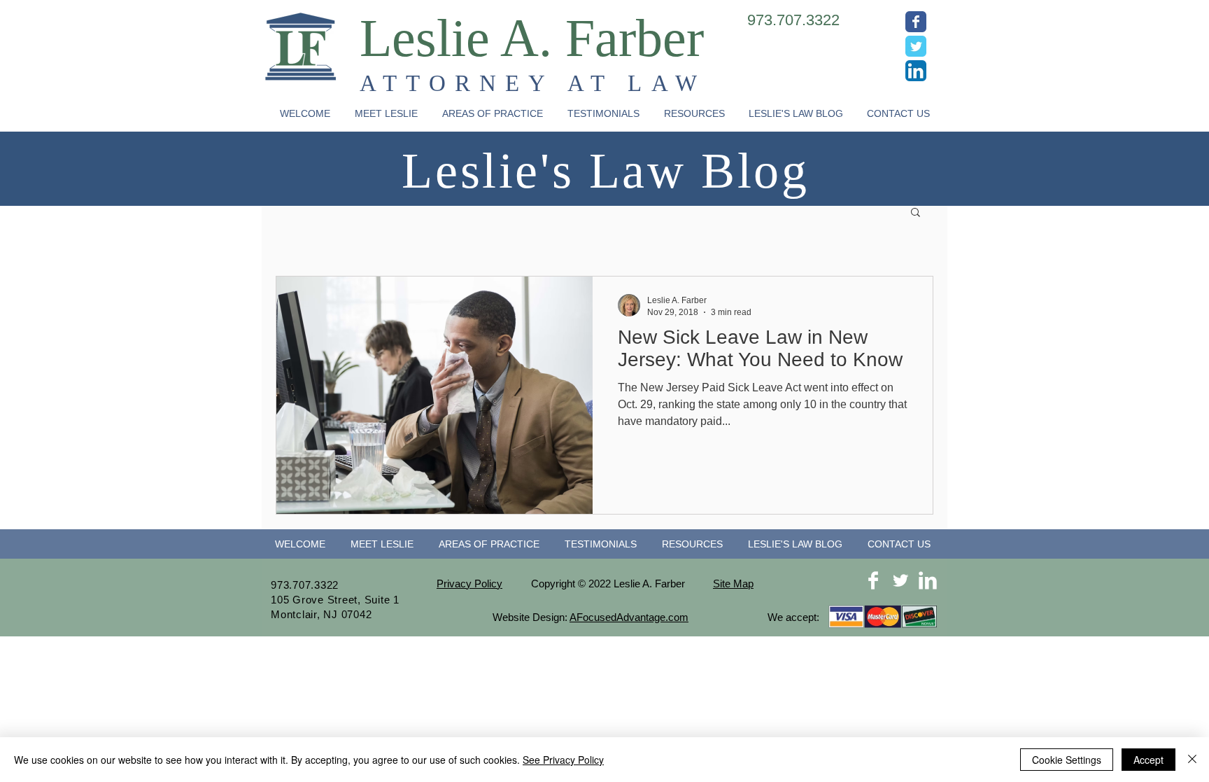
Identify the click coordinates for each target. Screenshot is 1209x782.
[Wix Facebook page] (915, 21)
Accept (1148, 760)
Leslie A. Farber (532, 37)
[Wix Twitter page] (915, 46)
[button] (492, 114)
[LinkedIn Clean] (928, 580)
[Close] (1192, 759)
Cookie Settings (1066, 760)
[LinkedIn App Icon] (915, 70)
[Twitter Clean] (900, 580)
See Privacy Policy (563, 760)
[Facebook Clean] (873, 580)
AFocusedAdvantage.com (629, 617)
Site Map (733, 583)
